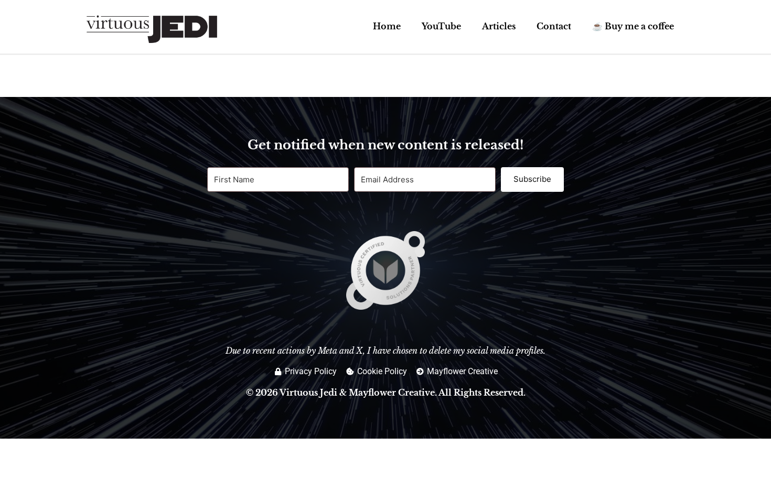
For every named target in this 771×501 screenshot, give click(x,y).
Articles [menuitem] (499, 26)
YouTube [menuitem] (441, 26)
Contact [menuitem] (554, 26)
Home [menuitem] (387, 26)
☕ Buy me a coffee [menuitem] (633, 26)
